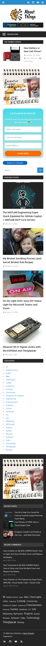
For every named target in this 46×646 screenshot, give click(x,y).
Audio (8, 373)
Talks (8, 440)
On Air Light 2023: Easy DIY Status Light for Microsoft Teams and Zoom (22, 304)
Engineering (11, 399)
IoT (7, 415)
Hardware (10, 411)
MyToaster (10, 424)
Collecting (10, 386)
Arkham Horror (12, 370)
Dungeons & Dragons (15, 395)
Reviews (9, 434)
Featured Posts (11, 177)
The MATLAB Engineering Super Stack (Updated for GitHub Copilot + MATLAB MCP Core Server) (22, 216)
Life (7, 418)
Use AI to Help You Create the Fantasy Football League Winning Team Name (28, 515)
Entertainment (12, 402)
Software (9, 437)
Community (10, 392)
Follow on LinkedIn (15, 163)
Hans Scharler (31, 58)
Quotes (9, 431)
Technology (28, 61)
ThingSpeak (11, 446)
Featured (9, 405)
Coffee (8, 383)
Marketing (10, 421)
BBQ (8, 376)
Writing (9, 450)
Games (9, 408)
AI (7, 367)
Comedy (9, 389)
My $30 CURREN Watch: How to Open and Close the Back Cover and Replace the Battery (22, 554)
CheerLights (10, 380)
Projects (9, 427)
